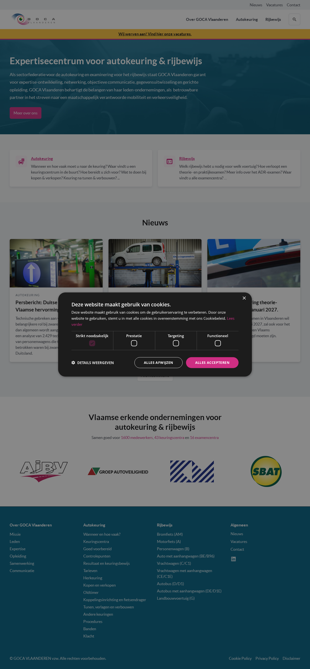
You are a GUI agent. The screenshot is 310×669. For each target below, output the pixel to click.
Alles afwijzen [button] (158, 362)
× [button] (244, 298)
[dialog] (155, 335)
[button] (92, 362)
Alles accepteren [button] (212, 362)
